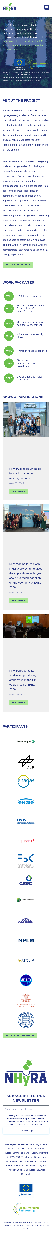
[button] (46, 7)
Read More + (18, 491)
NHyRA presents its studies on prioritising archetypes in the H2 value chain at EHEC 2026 (23, 680)
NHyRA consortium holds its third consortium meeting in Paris (25, 473)
